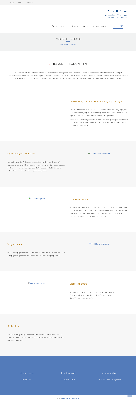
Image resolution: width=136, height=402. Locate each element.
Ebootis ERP (64, 44)
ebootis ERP (118, 26)
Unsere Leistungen (80, 26)
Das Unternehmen (59, 26)
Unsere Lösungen (100, 26)
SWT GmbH (66, 399)
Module (73, 44)
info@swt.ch (29, 2)
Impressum (75, 399)
